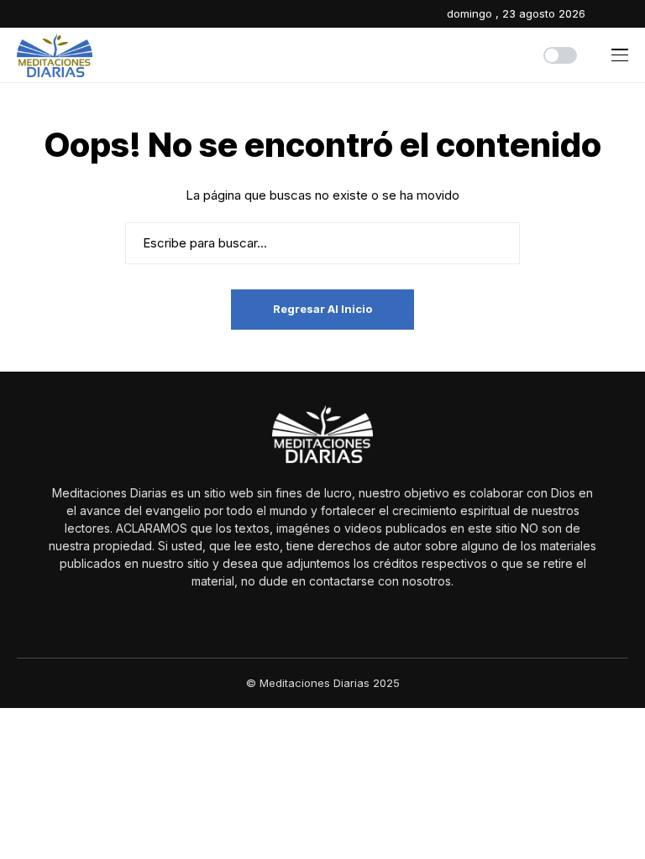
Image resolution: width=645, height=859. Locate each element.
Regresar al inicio (322, 308)
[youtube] (624, 13)
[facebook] (602, 13)
